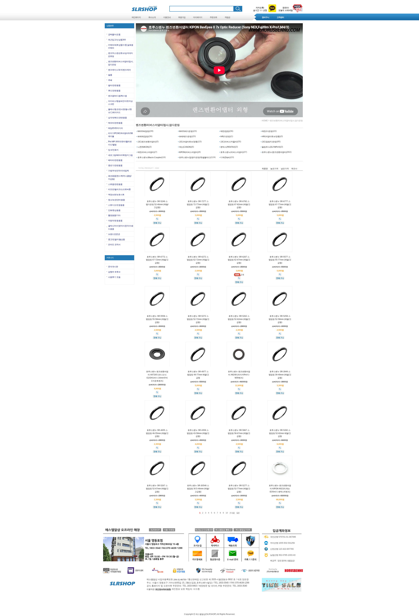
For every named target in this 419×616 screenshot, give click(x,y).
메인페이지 (136, 17)
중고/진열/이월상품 (116, 239)
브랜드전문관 (114, 234)
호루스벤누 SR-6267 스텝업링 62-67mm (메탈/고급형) (239, 260)
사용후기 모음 (114, 277)
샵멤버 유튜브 (114, 272)
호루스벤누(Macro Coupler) (149, 157)
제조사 (294, 168)
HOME (265, 121)
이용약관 (151, 589)
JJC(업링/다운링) (269, 142)
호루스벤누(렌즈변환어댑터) (274, 152)
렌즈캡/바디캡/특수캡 (117, 96)
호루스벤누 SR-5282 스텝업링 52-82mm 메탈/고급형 (280, 433)
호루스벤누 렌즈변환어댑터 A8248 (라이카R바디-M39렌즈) (239, 374)
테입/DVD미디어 (115, 128)
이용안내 (167, 17)
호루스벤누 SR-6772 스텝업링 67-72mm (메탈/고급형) (157, 260)
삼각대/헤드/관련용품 (117, 118)
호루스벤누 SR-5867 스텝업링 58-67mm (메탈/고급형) (239, 433)
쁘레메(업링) (143, 136)
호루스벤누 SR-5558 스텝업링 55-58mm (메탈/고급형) (157, 319)
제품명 (265, 168)
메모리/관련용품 (115, 123)
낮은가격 (285, 168)
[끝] (238, 513)
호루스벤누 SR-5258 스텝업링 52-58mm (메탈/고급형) (280, 319)
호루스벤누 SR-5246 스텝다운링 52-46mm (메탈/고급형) (157, 204)
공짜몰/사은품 (114, 34)
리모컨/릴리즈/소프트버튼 (119, 189)
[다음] (232, 513)
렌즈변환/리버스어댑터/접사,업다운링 (286, 121)
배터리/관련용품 (115, 160)
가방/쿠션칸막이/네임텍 (118, 171)
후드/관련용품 (114, 91)
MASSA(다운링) (186, 131)
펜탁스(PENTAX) (227, 147)
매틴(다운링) (267, 131)
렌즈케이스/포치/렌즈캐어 (119, 70)
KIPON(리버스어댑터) (188, 152)
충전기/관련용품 (115, 165)
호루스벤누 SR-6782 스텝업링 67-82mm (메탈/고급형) (239, 204)
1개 (242, 275)
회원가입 (181, 17)
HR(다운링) (225, 136)
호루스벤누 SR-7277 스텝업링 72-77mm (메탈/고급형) (198, 204)
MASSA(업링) (143, 131)
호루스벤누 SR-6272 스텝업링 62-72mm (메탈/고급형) (198, 260)
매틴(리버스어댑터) (146, 152)
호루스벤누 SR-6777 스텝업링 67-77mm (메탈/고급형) (280, 204)
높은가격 (274, 168)
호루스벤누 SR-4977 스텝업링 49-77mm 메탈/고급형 (198, 374)
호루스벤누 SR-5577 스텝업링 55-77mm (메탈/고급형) (280, 260)
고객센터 (280, 17)
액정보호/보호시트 (116, 194)
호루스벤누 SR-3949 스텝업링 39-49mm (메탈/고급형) (280, 374)
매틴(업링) (225, 131)
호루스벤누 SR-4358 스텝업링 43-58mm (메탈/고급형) (198, 433)
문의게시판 (113, 267)
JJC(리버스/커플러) (228, 142)
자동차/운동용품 (115, 221)
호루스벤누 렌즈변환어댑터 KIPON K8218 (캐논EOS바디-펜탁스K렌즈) (280, 488)
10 (227, 513)
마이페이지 (197, 17)
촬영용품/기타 (114, 215)
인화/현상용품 (114, 210)
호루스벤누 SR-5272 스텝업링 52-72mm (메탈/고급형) (198, 319)
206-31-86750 (179, 580)
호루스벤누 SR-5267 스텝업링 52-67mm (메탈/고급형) (157, 488)
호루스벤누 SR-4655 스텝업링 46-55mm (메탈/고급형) (157, 433)
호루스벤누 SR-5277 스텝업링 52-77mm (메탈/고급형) (239, 488)
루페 (110, 80)
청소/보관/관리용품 (116, 200)
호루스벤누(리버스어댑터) (231, 152)
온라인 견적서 (114, 244)
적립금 (227, 17)
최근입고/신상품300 (117, 40)
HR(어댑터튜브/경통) (270, 136)
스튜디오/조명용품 (116, 205)
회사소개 (152, 17)
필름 (110, 75)
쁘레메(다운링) (185, 136)
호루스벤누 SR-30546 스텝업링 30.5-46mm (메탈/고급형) (198, 488)
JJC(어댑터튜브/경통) (188, 142)
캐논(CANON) (185, 147)
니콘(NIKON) (143, 147)
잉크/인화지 (113, 150)
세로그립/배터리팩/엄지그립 (120, 155)
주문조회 (213, 17)
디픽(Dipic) (225, 157)
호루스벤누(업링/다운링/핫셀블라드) (195, 157)
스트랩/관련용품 (115, 184)
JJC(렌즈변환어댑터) (146, 142)
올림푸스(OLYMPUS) (271, 147)
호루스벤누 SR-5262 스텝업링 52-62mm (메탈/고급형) (239, 319)
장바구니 (265, 17)
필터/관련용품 (114, 85)
